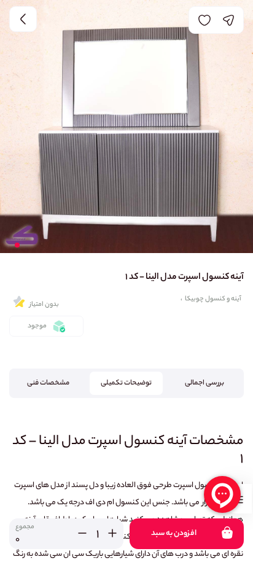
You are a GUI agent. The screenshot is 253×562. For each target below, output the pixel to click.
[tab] (205, 383)
